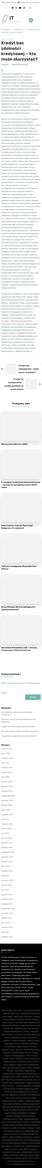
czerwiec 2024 (7, 871)
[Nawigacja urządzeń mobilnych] (31, 20)
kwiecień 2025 (7, 824)
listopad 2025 (7, 791)
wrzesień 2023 (7, 913)
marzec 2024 (6, 885)
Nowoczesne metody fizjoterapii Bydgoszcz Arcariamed (17, 526)
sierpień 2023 (6, 918)
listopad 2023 (7, 904)
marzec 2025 (6, 828)
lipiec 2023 (5, 923)
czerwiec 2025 (7, 814)
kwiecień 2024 (7, 880)
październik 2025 (8, 796)
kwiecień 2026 (7, 767)
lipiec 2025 (5, 810)
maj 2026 (5, 763)
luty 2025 (5, 833)
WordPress (31, 1164)
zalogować (14, 683)
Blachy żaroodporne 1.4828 (14, 444)
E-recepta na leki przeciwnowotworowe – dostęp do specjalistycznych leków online (20, 485)
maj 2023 (5, 932)
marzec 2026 (6, 772)
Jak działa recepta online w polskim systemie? (19, 731)
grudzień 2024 (7, 843)
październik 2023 (8, 908)
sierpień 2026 (6, 749)
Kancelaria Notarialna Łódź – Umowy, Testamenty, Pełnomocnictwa (19, 649)
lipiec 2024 (5, 866)
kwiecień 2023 (7, 937)
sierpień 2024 (6, 861)
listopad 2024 (7, 847)
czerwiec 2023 (7, 927)
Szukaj (3, 693)
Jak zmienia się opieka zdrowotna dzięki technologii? (16, 713)
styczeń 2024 (6, 894)
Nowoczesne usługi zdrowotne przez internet (19, 736)
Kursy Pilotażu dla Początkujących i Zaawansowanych (18, 608)
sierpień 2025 (6, 805)
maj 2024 (5, 875)
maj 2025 (5, 819)
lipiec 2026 (5, 753)
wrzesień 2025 (7, 800)
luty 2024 (5, 890)
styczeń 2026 (6, 781)
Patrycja (4, 64)
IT (12, 18)
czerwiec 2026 (7, 758)
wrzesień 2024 (7, 857)
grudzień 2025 (7, 786)
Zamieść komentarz (20, 64)
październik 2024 (8, 852)
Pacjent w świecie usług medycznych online (18, 726)
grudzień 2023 (7, 899)
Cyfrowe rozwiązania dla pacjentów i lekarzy (19, 567)
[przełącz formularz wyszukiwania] (30, 8)
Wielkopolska (7, 39)
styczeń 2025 (6, 838)
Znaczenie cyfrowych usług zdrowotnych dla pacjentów (18, 720)
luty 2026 (5, 777)
